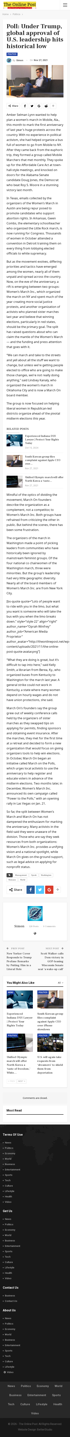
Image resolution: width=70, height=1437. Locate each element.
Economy (10, 1153)
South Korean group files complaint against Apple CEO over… (42, 460)
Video (8, 1202)
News (10, 992)
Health (8, 1196)
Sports (8, 1175)
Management (21, 875)
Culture (9, 1185)
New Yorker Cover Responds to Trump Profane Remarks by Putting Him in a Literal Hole (19, 961)
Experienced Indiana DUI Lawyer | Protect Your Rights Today (42, 439)
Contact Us (11, 1301)
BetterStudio (44, 1429)
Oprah (34, 875)
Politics (12, 54)
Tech (7, 1180)
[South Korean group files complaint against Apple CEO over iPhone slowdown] (15, 461)
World (22, 880)
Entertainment (12, 1169)
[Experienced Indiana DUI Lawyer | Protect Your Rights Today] (15, 440)
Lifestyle (9, 1191)
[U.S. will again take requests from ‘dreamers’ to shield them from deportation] (50, 1043)
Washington (46, 875)
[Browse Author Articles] (35, 913)
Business (10, 1164)
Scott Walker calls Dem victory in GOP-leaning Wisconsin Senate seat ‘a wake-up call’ (50, 961)
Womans (12, 880)
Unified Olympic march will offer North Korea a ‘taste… (44, 479)
